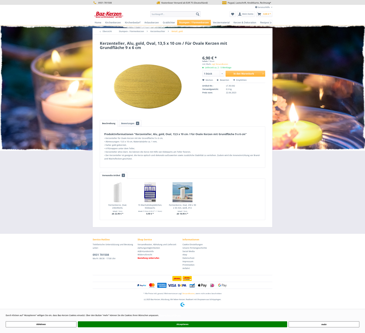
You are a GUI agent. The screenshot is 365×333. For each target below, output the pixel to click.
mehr (324, 324)
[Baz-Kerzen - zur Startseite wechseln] (108, 14)
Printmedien (188, 264)
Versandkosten (188, 293)
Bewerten (224, 80)
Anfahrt (186, 268)
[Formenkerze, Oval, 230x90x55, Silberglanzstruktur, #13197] (118, 192)
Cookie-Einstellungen (192, 244)
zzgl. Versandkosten (220, 64)
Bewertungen (129, 123)
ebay (184, 254)
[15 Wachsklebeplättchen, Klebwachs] (150, 192)
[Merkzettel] (233, 14)
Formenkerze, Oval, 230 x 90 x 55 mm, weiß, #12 (182, 206)
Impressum (187, 261)
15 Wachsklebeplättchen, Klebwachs (150, 206)
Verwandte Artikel (113, 175)
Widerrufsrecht (145, 254)
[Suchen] (198, 14)
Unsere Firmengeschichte (194, 248)
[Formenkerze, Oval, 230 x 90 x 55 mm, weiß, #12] (182, 192)
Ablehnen (41, 324)
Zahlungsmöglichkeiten (149, 248)
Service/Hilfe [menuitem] (263, 7)
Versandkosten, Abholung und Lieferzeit (157, 244)
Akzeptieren (182, 324)
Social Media (188, 251)
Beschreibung (108, 123)
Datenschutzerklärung (170, 315)
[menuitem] (175, 14)
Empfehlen (241, 80)
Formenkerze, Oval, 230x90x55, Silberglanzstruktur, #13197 (117, 206)
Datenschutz (188, 258)
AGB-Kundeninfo (146, 251)
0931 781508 (101, 255)
